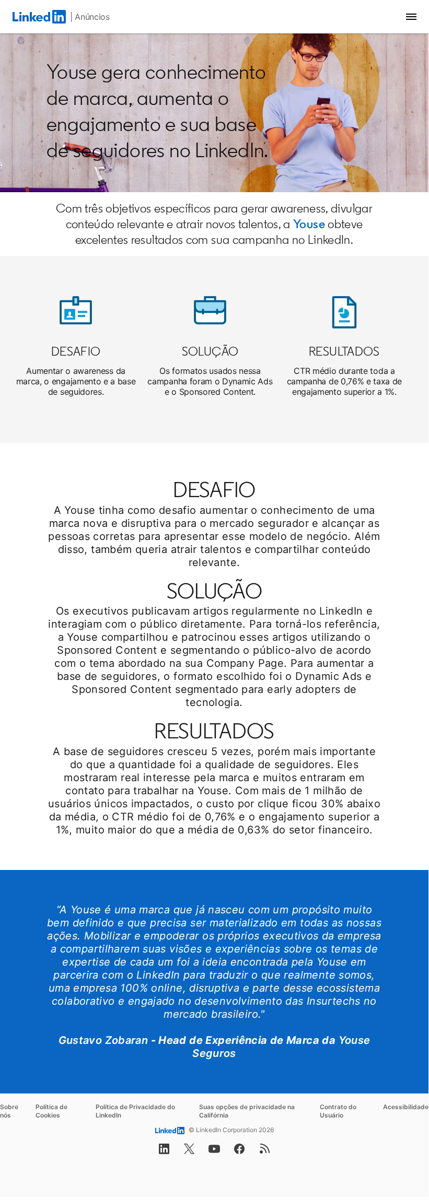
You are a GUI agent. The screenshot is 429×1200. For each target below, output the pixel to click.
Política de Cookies (51, 1111)
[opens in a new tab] (164, 1152)
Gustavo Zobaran (103, 1040)
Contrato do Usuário (338, 1111)
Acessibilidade (405, 1107)
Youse (309, 223)
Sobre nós (9, 1111)
